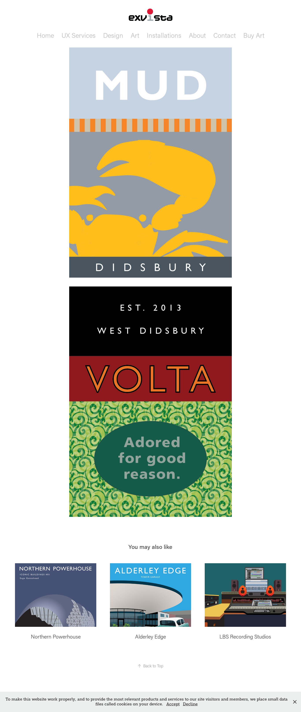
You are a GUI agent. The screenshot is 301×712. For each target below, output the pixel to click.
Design (113, 35)
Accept (173, 704)
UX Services (78, 35)
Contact (224, 35)
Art (135, 35)
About (197, 35)
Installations (164, 35)
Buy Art (253, 35)
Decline (190, 704)
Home (45, 35)
